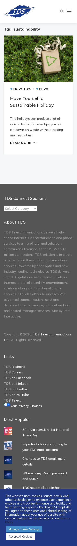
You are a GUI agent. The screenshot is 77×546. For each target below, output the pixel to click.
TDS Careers (13, 372)
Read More (20, 142)
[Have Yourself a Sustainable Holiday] (38, 59)
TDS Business (14, 367)
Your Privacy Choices (26, 406)
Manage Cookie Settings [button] (24, 529)
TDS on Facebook (17, 378)
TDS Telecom (14, 400)
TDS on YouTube (16, 395)
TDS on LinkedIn (16, 383)
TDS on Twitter (15, 389)
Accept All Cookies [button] (20, 536)
